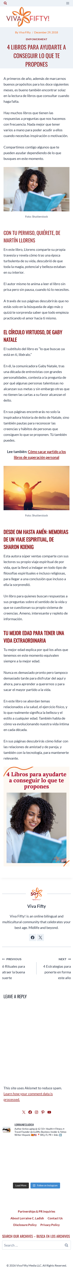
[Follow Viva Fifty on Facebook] (32, 937)
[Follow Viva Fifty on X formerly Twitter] (40, 937)
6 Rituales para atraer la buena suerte (13, 968)
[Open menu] (67, 3)
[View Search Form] (5, 3)
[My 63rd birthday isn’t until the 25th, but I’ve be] (36, 1160)
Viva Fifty (25, 32)
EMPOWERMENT (36, 39)
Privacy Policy (50, 1225)
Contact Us (55, 1218)
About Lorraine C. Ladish (27, 1218)
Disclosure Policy (25, 1225)
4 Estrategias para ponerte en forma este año (57, 968)
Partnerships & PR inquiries (36, 1211)
